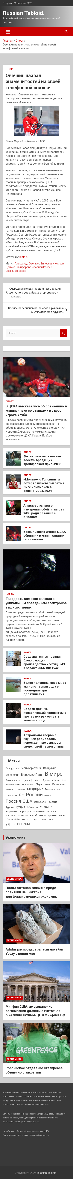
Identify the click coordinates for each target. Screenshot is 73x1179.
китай (33, 815)
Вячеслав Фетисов (52, 263)
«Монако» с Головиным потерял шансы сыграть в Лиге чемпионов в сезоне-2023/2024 (43, 485)
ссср (34, 819)
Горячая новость (13, 780)
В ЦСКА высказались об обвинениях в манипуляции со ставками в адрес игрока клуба (36, 410)
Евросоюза (28, 784)
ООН (14, 795)
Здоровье (43, 784)
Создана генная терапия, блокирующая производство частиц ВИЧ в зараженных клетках (44, 662)
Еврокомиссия (13, 784)
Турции (10, 807)
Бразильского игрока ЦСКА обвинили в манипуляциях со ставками (44, 535)
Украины (12, 811)
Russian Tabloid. (24, 13)
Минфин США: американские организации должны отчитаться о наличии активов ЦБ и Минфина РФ (35, 1011)
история (23, 815)
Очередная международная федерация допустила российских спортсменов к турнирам (35, 292)
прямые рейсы (56, 815)
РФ (21, 795)
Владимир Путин (32, 774)
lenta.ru (23, 257)
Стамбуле (40, 801)
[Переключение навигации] (8, 31)
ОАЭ (8, 795)
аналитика (39, 811)
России (34, 795)
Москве (50, 789)
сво (28, 819)
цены (25, 824)
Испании (58, 784)
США (27, 801)
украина (13, 824)
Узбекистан (32, 807)
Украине (46, 807)
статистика (46, 819)
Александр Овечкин (27, 263)
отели (42, 815)
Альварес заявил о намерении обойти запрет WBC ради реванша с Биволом (43, 511)
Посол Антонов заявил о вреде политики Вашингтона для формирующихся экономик (31, 892)
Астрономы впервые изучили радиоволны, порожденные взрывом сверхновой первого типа (43, 740)
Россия (13, 801)
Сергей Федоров (16, 270)
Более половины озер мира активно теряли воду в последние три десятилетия (44, 688)
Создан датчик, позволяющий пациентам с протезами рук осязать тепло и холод (44, 714)
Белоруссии (12, 768)
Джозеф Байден (32, 780)
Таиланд (52, 801)
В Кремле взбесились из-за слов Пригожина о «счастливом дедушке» (35, 310)
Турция (20, 807)
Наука (10, 594)
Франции (25, 811)
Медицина (35, 789)
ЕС (64, 780)
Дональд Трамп (51, 780)
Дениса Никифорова (18, 267)
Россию (47, 796)
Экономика (15, 837)
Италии (9, 789)
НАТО (59, 789)
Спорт (10, 69)
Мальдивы (20, 789)
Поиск (63, 333)
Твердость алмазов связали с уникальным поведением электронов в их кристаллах (36, 603)
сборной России (42, 267)
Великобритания (31, 768)
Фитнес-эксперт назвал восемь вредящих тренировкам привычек (42, 460)
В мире (54, 774)
